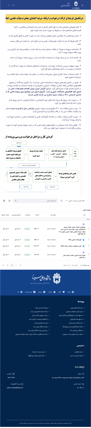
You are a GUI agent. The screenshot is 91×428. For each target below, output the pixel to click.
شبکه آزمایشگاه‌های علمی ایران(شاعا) (73, 327)
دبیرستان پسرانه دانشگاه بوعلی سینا (38, 330)
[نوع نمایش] (4, 201)
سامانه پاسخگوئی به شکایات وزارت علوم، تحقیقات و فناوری (31, 334)
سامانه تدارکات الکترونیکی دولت (39, 312)
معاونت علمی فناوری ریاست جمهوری (73, 334)
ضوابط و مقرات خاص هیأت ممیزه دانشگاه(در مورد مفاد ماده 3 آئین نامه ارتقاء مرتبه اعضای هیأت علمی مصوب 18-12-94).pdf (71, 230)
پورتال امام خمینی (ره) (42, 308)
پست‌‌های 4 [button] (84, 265)
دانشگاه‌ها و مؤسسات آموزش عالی (38, 319)
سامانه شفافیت (78, 352)
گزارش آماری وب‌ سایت (76, 356)
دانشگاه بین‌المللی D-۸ (76, 330)
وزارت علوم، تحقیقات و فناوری (74, 312)
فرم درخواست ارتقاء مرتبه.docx (71, 246)
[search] (15, 200)
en (9, 5)
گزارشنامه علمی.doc (74, 240)
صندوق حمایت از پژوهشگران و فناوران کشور (71, 315)
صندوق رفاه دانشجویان (76, 319)
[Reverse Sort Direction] (61, 201)
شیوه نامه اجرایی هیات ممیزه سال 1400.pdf (74, 256)
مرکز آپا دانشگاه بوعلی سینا (40, 327)
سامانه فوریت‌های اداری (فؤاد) (36, 356)
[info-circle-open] (9, 201)
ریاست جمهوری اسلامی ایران (40, 315)
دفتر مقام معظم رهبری (76, 308)
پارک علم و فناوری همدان (41, 323)
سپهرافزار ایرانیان (23, 423)
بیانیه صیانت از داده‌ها (38, 352)
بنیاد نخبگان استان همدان (76, 323)
